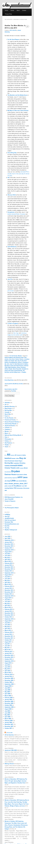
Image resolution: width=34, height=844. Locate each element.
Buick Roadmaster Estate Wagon (13, 461)
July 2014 (7, 576)
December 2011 (9, 636)
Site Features (8, 443)
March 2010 (8, 672)
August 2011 (8, 642)
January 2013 (8, 611)
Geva (25, 474)
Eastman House (10, 474)
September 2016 (9, 540)
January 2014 (8, 588)
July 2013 (7, 599)
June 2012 (7, 624)
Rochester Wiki (9, 522)
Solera (11, 488)
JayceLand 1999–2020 (11, 750)
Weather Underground (11, 530)
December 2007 (9, 724)
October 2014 (8, 571)
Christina (22, 463)
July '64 (12, 364)
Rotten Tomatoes (21, 367)
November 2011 (9, 638)
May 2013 (7, 603)
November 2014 (9, 569)
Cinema (7, 466)
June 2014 (7, 578)
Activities (7, 402)
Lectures (7, 427)
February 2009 (9, 697)
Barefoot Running (10, 406)
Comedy (7, 412)
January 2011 (8, 653)
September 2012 (9, 619)
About (18, 10)
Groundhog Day (13, 362)
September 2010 (9, 661)
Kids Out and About (10, 520)
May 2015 (7, 557)
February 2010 (9, 674)
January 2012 (8, 634)
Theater (7, 445)
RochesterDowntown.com (12, 524)
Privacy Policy (8, 14)
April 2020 (7, 538)
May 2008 (7, 715)
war (6, 490)
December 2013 (9, 590)
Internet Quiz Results (10, 423)
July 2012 (7, 623)
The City (7, 528)
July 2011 (7, 644)
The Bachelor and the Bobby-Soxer (15, 371)
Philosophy (8, 439)
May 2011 (7, 647)
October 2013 (8, 594)
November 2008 (9, 703)
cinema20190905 (16, 465)
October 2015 (8, 548)
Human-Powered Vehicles (12, 422)
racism (10, 486)
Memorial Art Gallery (22, 364)
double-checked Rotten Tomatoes (16, 214)
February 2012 (9, 632)
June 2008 (7, 713)
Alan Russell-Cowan (18, 357)
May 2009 (7, 692)
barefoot (8, 458)
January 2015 (8, 565)
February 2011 (9, 651)
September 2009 (9, 684)
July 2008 (7, 711)
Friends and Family (10, 420)
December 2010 (9, 655)
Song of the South (9, 370)
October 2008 (8, 705)
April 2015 (7, 559)
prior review (11, 291)
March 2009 (8, 695)
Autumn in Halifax (21, 455)
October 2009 (8, 682)
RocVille (7, 526)
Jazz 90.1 (7, 516)
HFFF (20, 477)
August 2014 (8, 575)
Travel (6, 446)
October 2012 (8, 617)
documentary (8, 471)
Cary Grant (12, 359)
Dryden (12, 360)
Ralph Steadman (12, 367)
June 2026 (7, 536)
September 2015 (9, 550)
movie (20, 481)
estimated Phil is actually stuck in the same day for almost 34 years (18, 173)
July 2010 (7, 665)
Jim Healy (7, 481)
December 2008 (9, 701)
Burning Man (8, 410)
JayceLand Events (10, 425)
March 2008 (8, 718)
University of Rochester (23, 488)
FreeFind (13, 391)
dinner (26, 468)
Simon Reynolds (17, 369)
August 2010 (8, 663)
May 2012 (7, 626)
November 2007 (9, 726)
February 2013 (9, 609)
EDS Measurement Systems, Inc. (14, 497)
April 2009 (7, 693)
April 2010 (7, 670)
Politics (7, 441)
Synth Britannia (18, 370)
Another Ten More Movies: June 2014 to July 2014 (16, 26)
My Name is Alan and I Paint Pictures (14, 365)
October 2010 (8, 659)
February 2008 (9, 720)
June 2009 (7, 690)
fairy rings (15, 333)
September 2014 (9, 573)
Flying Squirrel (20, 474)
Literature (7, 429)
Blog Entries (8, 408)
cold (17, 468)
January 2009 (8, 699)
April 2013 (7, 605)
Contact (24, 10)
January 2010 (8, 676)
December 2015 (9, 544)
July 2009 (7, 688)
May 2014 (7, 580)
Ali (8, 454)
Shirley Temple (8, 369)
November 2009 (9, 680)
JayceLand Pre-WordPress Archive (14, 383)
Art (5, 404)
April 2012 (7, 628)
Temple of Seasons (10, 501)
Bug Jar (22, 458)
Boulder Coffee (15, 458)
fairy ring (17, 360)
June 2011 (7, 646)
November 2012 (9, 615)
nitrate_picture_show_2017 (17, 483)
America (12, 455)
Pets (6, 437)
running (7, 488)
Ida (5, 364)
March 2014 (8, 584)
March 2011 (8, 649)
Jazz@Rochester (9, 518)
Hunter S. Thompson (23, 362)
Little (15, 364)
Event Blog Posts (9, 380)
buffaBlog (7, 514)
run (25, 486)
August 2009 (8, 686)
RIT (13, 486)
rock (23, 486)
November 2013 (9, 592)
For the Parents (13, 356)
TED (15, 488)
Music (6, 433)
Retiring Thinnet (9, 763)
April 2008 (7, 717)
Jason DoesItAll (9, 499)
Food (6, 416)
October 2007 (8, 728)
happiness (14, 477)
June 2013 (7, 601)
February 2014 (9, 586)
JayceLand (9, 732)
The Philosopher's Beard (11, 507)
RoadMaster (17, 486)
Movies (20, 356)
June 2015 (7, 555)
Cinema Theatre (19, 359)
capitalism (16, 463)
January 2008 (8, 722)
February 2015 (9, 563)
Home (6, 10)
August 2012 (8, 621)
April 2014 (7, 582)
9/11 (6, 455)
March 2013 (8, 607)
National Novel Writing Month (13, 435)
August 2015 (8, 552)
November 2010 (9, 657)
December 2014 (9, 567)
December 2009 (9, 678)
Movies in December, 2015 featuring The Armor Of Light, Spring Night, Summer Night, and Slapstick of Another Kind (16, 781)
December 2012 (9, 613)
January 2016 (8, 542)
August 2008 (8, 709)
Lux (17, 481)
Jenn (8, 364)
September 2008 (9, 707)
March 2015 (8, 561)
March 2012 (8, 630)
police (6, 486)
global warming (8, 477)
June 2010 (7, 667)
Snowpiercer (25, 369)
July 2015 (7, 553)
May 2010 (7, 669)
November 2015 (9, 546)
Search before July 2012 (11, 389)
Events (12, 10)
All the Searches (9, 735)
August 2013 (8, 598)
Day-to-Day (8, 414)
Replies (23, 372)
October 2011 (8, 640)
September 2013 (9, 596)
